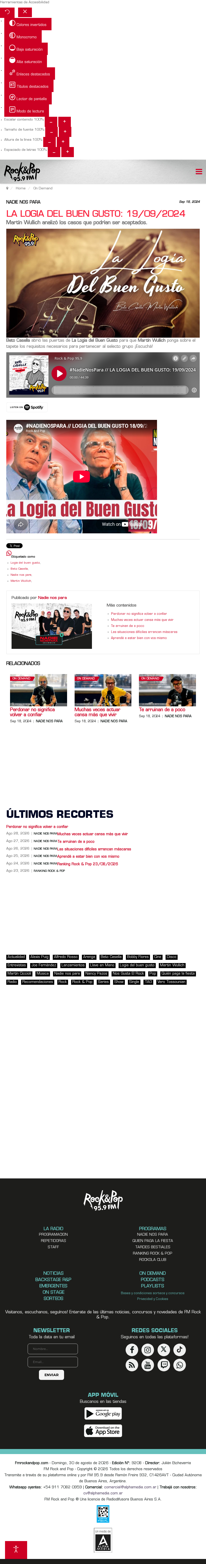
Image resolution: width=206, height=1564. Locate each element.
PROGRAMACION (53, 1235)
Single (134, 982)
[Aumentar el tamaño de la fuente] (65, 132)
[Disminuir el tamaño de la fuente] (51, 132)
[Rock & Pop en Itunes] (103, 1431)
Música (43, 974)
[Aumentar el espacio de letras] (67, 152)
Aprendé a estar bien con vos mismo (139, 638)
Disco (171, 957)
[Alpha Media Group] (103, 1540)
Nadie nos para (23, 202)
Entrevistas (17, 965)
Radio (12, 982)
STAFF (53, 1247)
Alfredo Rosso (66, 957)
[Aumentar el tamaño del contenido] (64, 122)
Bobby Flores (138, 957)
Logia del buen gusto (25, 563)
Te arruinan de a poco (127, 626)
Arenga (89, 957)
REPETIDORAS (53, 1241)
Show (119, 982)
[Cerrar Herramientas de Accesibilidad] (25, 12)
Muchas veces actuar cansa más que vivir (142, 620)
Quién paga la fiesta (178, 974)
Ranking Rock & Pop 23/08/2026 (87, 864)
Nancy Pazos (96, 974)
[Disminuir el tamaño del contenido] (51, 122)
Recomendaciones (37, 982)
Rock (63, 982)
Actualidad (16, 957)
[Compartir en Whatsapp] (9, 554)
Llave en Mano (102, 965)
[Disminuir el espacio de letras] (54, 152)
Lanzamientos (73, 965)
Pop (152, 974)
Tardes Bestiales (152, 1247)
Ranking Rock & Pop (49, 871)
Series (103, 982)
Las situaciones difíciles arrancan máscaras (144, 632)
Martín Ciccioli (19, 974)
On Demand (21, 678)
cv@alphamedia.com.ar (103, 1493)
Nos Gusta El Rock (128, 974)
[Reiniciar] (7, 13)
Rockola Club (152, 1260)
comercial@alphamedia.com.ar (130, 1487)
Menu (199, 172)
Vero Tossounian (171, 982)
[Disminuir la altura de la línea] (49, 142)
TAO (148, 982)
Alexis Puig (39, 957)
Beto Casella (19, 569)
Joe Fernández (43, 965)
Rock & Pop (82, 982)
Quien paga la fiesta (152, 1241)
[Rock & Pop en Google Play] (103, 1413)
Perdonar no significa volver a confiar (139, 614)
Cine (157, 957)
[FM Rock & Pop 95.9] (20, 172)
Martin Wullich (21, 581)
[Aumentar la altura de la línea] (63, 142)
